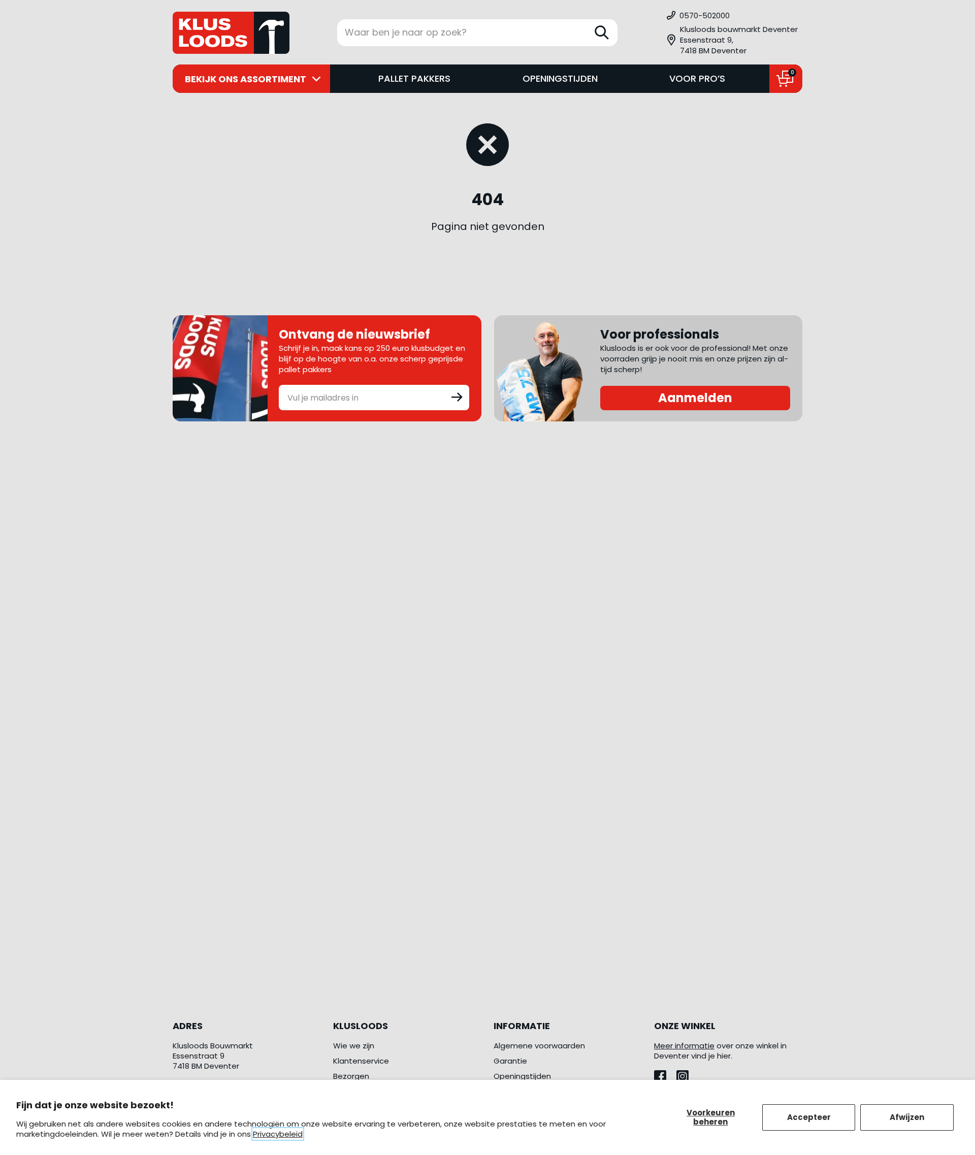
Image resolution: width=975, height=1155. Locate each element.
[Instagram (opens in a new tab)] (686, 1073)
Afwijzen (907, 1117)
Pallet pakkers (414, 78)
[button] (733, 40)
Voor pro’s (697, 78)
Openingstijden (560, 78)
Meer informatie (684, 1045)
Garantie (510, 1060)
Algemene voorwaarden (539, 1045)
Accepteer (809, 1117)
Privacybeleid (278, 1134)
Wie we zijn (353, 1045)
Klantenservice (361, 1060)
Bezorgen (351, 1076)
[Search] (601, 32)
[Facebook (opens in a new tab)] (665, 1073)
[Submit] (457, 396)
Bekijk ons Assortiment (245, 79)
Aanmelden (695, 397)
